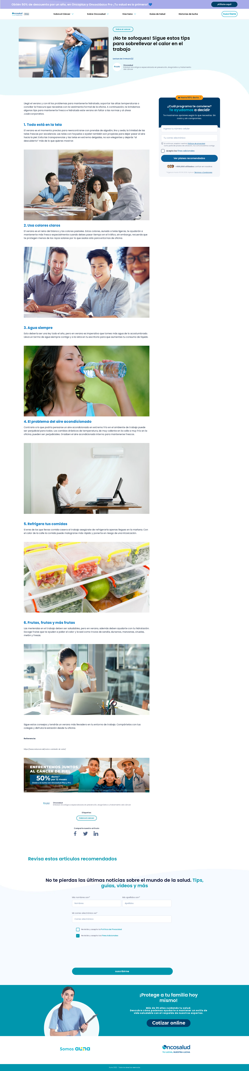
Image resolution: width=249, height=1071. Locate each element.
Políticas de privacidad (196, 143)
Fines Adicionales (110, 935)
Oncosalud (128, 65)
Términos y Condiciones (203, 172)
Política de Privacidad (111, 929)
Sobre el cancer (123, 29)
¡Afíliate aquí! (224, 4)
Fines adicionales (186, 150)
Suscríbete (229, 14)
